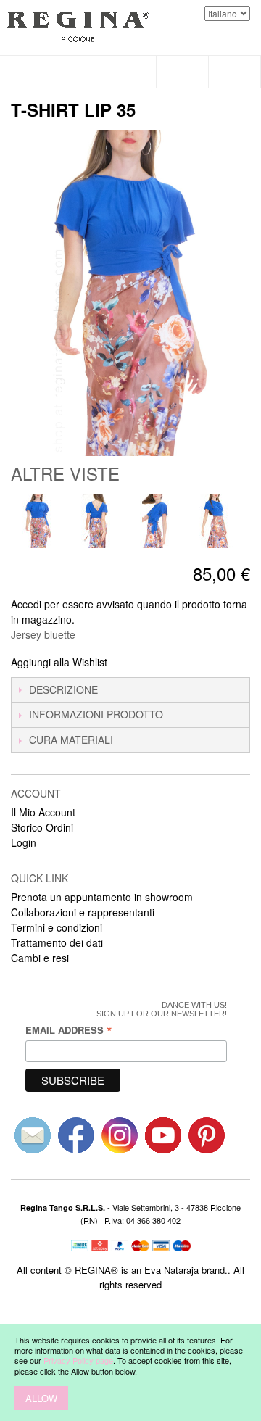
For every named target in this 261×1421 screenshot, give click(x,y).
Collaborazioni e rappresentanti (82, 912)
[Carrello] (235, 72)
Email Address (68, 1030)
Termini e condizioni (56, 927)
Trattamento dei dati (57, 942)
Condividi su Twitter (166, 662)
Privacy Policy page (78, 1360)
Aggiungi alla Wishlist (59, 662)
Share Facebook (137, 662)
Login (23, 842)
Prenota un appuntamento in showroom (102, 897)
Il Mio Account (43, 812)
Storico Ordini (42, 827)
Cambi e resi (40, 957)
